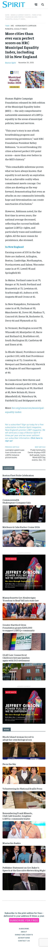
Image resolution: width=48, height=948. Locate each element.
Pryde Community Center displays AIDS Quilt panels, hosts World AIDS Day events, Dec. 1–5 (36, 455)
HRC (12, 26)
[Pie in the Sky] (24, 775)
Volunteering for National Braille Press (22, 788)
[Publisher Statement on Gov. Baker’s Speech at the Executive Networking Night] (24, 881)
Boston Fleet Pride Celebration (18, 475)
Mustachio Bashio (12, 843)
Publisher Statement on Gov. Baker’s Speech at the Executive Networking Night (24, 869)
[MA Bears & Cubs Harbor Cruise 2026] (24, 538)
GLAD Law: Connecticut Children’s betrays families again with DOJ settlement (16, 657)
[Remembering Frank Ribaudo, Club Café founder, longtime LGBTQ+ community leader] (24, 829)
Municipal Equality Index (16, 29)
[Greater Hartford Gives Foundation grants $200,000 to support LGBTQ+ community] (24, 641)
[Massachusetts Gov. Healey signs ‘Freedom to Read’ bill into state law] (24, 611)
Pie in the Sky (9, 764)
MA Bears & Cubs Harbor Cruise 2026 (21, 527)
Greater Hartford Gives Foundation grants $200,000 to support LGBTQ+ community (18, 627)
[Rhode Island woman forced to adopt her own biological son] (24, 750)
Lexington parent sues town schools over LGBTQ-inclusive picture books (14, 454)
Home (7, 15)
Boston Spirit (10, 63)
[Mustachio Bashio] (24, 854)
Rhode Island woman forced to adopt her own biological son (18, 738)
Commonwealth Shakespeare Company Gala (17, 501)
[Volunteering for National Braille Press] (24, 800)
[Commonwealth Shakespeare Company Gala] (24, 513)
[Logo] (14, 4)
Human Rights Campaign (25, 26)
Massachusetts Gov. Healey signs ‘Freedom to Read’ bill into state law (21, 599)
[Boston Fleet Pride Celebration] (24, 486)
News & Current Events (20, 15)
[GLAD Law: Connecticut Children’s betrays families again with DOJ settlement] (24, 671)
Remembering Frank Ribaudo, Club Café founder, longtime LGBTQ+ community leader (18, 816)
